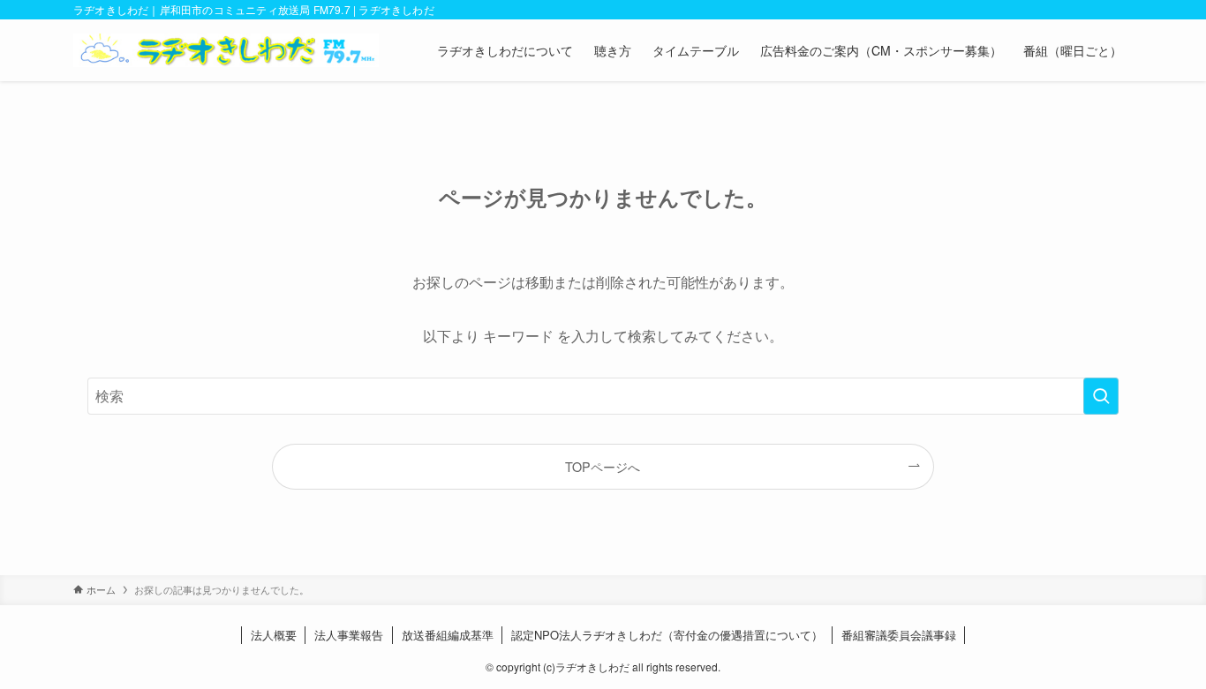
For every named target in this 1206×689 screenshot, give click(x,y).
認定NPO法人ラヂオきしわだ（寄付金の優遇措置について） (667, 634)
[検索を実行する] (1101, 396)
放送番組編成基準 (448, 634)
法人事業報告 (348, 634)
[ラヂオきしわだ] (226, 50)
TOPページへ (602, 466)
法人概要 (274, 634)
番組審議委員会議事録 (898, 634)
